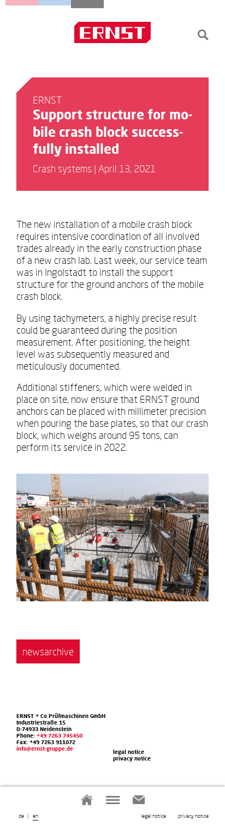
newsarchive (48, 651)
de (21, 815)
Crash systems (21, 2)
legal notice (153, 815)
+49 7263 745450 (59, 735)
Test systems (54, 2)
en (35, 815)
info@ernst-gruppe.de (44, 748)
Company (87, 4)
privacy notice (193, 815)
